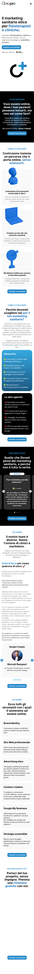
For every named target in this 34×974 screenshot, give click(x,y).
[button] (30, 3)
